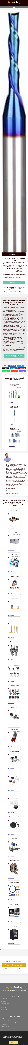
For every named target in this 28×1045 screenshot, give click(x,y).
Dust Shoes (14, 795)
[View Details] (14, 256)
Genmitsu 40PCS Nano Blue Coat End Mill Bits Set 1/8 (14, 429)
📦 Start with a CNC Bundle (14, 965)
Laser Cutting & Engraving (6, 1000)
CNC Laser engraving (14, 576)
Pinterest (22, 368)
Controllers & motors (14, 685)
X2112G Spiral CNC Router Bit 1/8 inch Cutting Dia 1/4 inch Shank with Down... (14, 407)
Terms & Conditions (5, 1026)
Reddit (14, 371)
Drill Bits (14, 620)
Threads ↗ (6, 368)
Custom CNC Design (5, 1011)
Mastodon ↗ (23, 371)
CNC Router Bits (24, 265)
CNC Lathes (14, 532)
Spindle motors (14, 707)
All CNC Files (4, 1007)
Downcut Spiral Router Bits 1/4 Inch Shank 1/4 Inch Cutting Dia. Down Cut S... (15, 385)
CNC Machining (11, 265)
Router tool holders (14, 641)
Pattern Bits (14, 663)
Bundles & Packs (4, 1009)
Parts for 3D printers (14, 882)
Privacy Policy (18, 1037)
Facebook (12, 365)
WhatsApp (5, 371)
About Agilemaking (5, 1020)
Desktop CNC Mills (14, 554)
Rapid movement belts (14, 816)
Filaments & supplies (14, 860)
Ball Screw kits (14, 773)
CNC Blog (3, 1018)
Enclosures (14, 926)
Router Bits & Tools (5, 1003)
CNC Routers (17, 265)
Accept (11, 1042)
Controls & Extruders (14, 904)
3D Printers (14, 838)
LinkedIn (13, 368)
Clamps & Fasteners (14, 751)
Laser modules (14, 729)
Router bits (14, 598)
